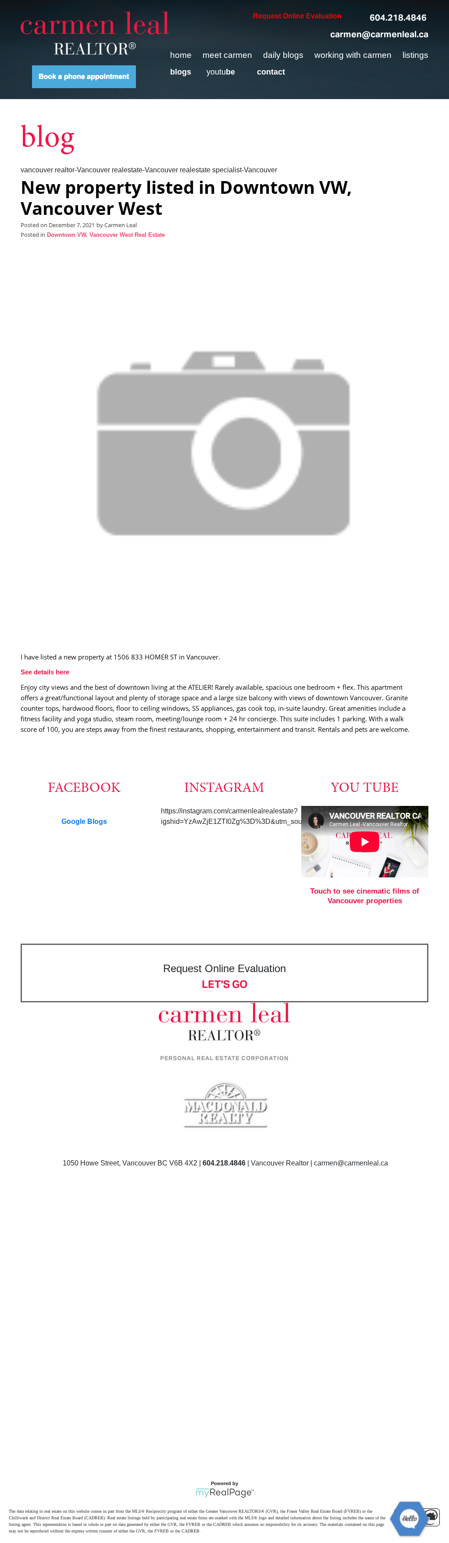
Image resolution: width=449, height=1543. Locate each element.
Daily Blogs (283, 55)
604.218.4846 (398, 17)
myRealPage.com (224, 1493)
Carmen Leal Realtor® (95, 33)
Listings (415, 55)
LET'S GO (225, 984)
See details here (45, 672)
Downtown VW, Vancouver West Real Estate (106, 235)
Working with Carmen (353, 55)
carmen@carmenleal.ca (379, 34)
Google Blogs (84, 821)
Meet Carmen (227, 55)
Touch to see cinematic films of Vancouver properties (364, 896)
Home (181, 55)
